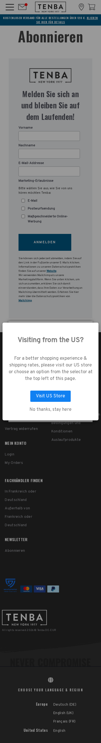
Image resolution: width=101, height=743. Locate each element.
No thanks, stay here (50, 409)
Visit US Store (50, 396)
